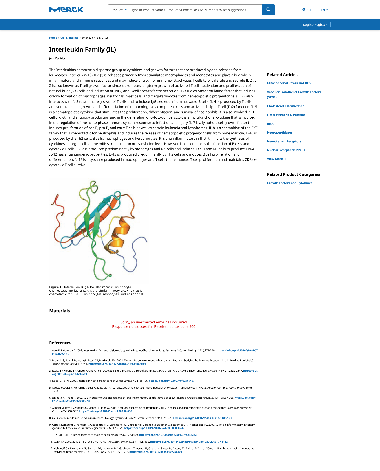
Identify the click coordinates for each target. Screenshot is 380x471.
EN (323, 10)
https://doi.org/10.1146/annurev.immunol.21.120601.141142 (188, 442)
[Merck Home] (66, 9)
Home (53, 38)
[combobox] (191, 9)
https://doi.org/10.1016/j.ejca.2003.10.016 (105, 411)
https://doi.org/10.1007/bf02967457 (172, 381)
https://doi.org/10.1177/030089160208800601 (117, 364)
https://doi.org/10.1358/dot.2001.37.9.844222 (168, 435)
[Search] (268, 9)
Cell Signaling (69, 38)
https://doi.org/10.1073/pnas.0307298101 (155, 452)
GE (309, 10)
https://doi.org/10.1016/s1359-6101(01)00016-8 (202, 418)
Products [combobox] (117, 10)
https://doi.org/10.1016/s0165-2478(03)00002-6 (154, 428)
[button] (315, 24)
